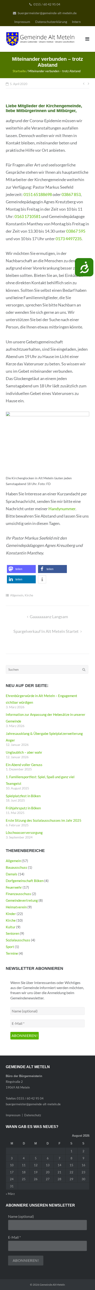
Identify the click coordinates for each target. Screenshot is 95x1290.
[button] (21, 569)
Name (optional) (21, 1216)
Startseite (19, 71)
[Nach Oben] (83, 1279)
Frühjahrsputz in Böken (23, 808)
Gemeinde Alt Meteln (52, 1284)
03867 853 (71, 194)
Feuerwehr (14, 887)
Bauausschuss (16, 867)
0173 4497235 (69, 238)
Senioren (12, 933)
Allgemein (16, 595)
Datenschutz (32, 1115)
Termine (12, 953)
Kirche (29, 595)
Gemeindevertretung (22, 900)
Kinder (11, 914)
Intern (76, 22)
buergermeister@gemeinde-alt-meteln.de (47, 13)
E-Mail (14, 1237)
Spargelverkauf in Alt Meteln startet (46, 631)
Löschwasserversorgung (24, 832)
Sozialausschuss (18, 940)
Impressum (22, 22)
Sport (10, 947)
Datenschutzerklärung (51, 22)
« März (10, 1194)
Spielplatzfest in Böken (23, 796)
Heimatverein (16, 907)
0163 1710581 (28, 216)
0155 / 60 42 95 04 (46, 4)
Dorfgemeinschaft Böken (25, 881)
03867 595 (75, 231)
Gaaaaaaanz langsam (49, 616)
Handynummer (61, 508)
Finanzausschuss (18, 894)
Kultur (10, 927)
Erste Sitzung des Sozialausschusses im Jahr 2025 (43, 820)
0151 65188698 (38, 194)
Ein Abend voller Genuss (24, 765)
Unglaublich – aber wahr (24, 752)
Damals (11, 874)
